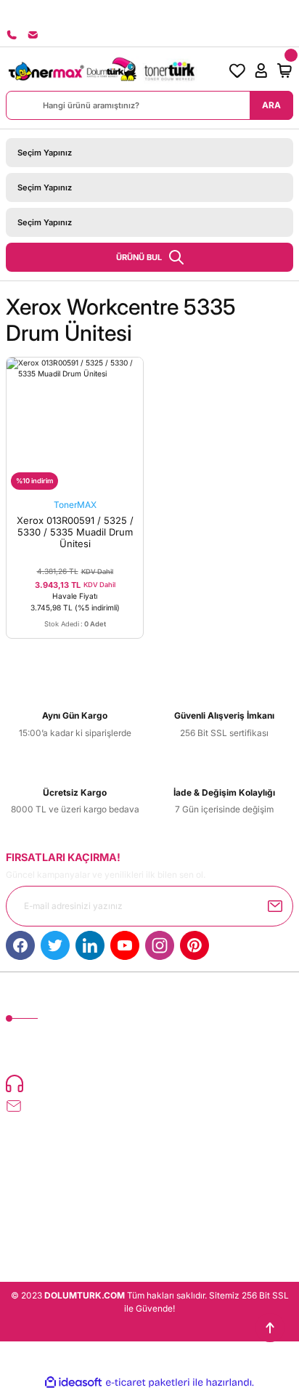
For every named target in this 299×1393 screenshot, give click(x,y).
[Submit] (275, 906)
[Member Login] (261, 70)
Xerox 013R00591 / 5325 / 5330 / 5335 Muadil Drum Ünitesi (75, 531)
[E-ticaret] (147, 1382)
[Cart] (284, 70)
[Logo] (101, 70)
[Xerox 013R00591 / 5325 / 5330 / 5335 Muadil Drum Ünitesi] (75, 426)
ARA (271, 105)
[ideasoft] (73, 1382)
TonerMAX (75, 504)
